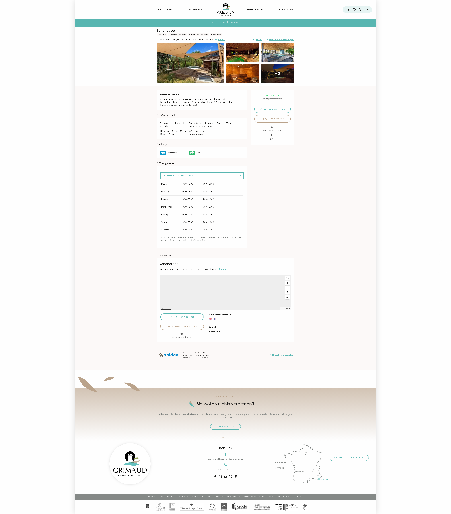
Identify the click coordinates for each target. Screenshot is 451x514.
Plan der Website (294, 497)
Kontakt (151, 497)
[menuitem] (165, 9)
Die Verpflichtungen (190, 497)
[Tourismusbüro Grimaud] (130, 463)
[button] (360, 10)
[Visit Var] (262, 507)
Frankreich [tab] (281, 463)
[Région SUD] (287, 507)
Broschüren (166, 497)
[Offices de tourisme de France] (305, 507)
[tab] (200, 176)
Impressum (212, 497)
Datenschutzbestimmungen (239, 497)
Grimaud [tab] (279, 468)
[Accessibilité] (348, 9)
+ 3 (277, 73)
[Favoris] (354, 9)
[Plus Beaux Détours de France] (172, 507)
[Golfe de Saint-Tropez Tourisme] (240, 507)
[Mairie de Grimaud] (147, 507)
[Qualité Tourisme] (213, 507)
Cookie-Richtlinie (270, 497)
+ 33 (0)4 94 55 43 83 (225, 469)
